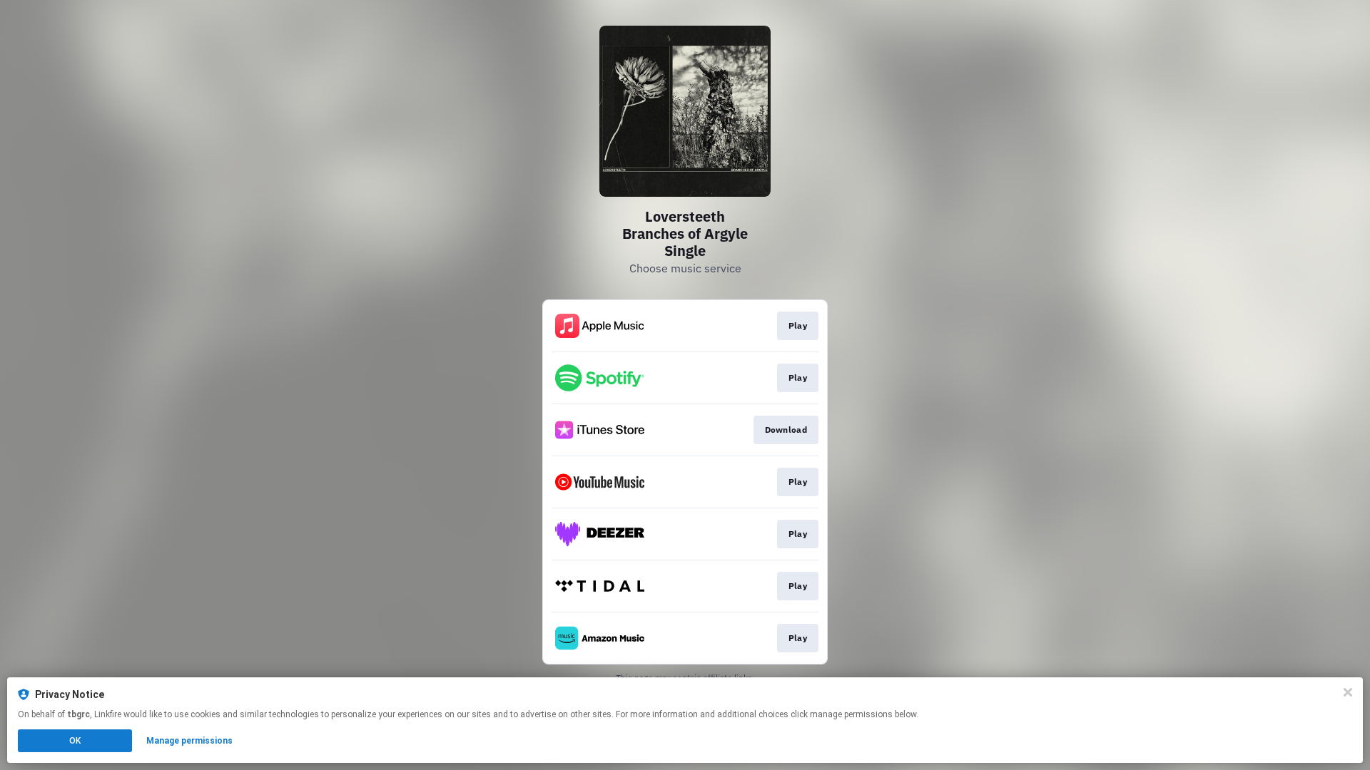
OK (75, 741)
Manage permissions (189, 741)
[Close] (1347, 692)
